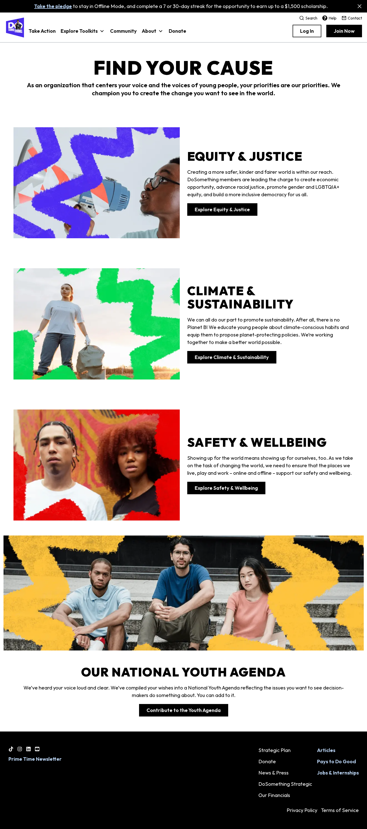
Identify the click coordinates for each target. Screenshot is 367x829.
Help (333, 18)
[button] (83, 33)
